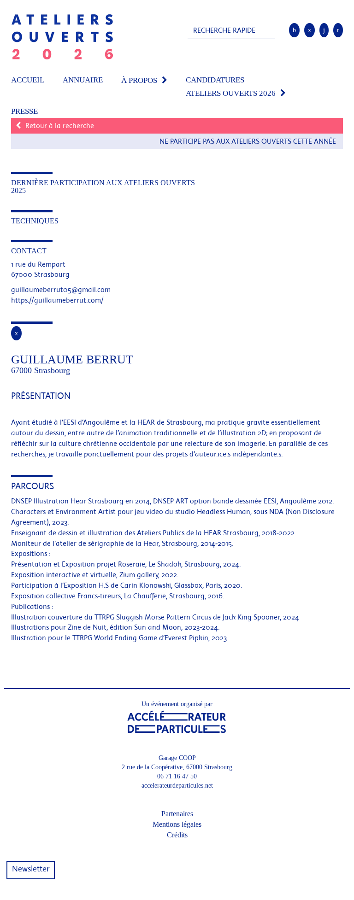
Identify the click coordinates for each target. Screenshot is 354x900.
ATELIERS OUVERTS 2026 (231, 93)
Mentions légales (177, 824)
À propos (139, 80)
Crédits (177, 835)
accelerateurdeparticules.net (177, 785)
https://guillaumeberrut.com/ (57, 300)
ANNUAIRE (83, 80)
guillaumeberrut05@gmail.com (61, 290)
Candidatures (215, 80)
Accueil (27, 80)
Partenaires (177, 814)
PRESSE (24, 111)
